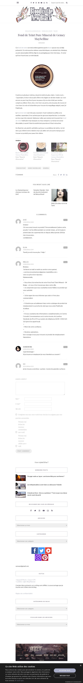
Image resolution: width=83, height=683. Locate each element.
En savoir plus (19, 680)
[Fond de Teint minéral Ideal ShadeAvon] (41, 147)
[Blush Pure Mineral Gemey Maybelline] (23, 147)
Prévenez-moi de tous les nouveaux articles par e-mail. (22, 441)
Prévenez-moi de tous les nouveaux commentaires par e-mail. (22, 427)
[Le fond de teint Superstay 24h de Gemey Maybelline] (59, 147)
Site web (18, 409)
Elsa (25, 247)
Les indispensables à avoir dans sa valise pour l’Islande (44, 485)
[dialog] (41, 673)
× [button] (80, 665)
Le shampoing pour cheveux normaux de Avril (23, 192)
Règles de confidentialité (24, 593)
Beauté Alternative (33, 30)
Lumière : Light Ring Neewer (25, 582)
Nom (17, 399)
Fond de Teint (47, 30)
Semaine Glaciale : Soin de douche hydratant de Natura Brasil (41, 192)
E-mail (18, 404)
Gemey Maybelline (34, 168)
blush (50, 48)
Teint (56, 30)
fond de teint (22, 48)
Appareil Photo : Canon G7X (25, 580)
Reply (65, 219)
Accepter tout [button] (64, 670)
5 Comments (19, 175)
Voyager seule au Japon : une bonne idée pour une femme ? (45, 476)
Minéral (46, 168)
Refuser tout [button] (65, 676)
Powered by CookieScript (73, 682)
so (24, 364)
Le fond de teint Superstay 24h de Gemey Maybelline (57, 155)
